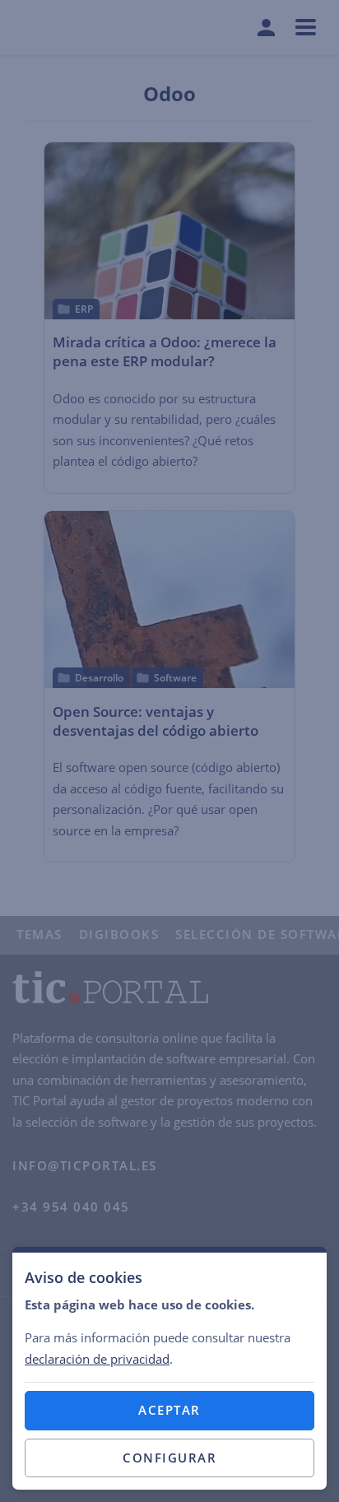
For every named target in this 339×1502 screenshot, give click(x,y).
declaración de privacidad (97, 1359)
